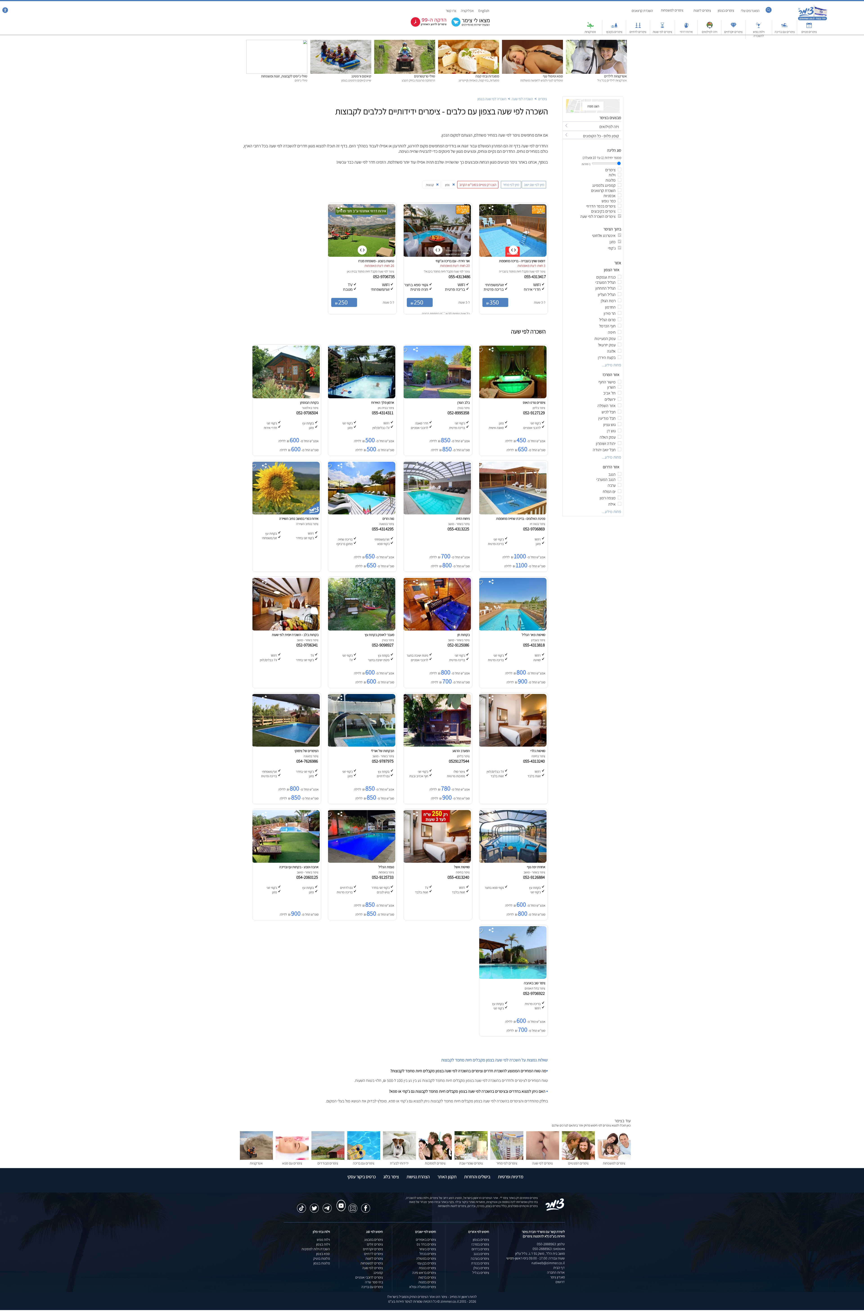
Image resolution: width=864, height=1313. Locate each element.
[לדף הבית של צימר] (813, 19)
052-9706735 (384, 276)
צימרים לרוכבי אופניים (369, 1277)
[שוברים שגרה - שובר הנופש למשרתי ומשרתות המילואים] (709, 27)
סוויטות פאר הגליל (533, 634)
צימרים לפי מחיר (506, 1163)
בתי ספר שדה (374, 1282)
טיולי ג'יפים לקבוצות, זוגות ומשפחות (284, 76)
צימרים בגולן (481, 1268)
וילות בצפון (323, 1244)
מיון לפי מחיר (511, 184)
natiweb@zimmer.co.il (548, 1263)
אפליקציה (467, 10)
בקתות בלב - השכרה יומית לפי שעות (295, 634)
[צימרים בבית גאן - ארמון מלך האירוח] (361, 397)
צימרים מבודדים (327, 1163)
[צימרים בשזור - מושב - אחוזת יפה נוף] (512, 861)
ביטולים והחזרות (477, 1177)
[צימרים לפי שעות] (662, 27)
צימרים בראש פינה (424, 1272)
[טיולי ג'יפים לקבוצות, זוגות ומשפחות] (276, 42)
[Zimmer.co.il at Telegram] (327, 1205)
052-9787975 (383, 761)
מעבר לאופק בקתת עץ (379, 634)
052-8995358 (459, 413)
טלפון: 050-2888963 (551, 1244)
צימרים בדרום (480, 1249)
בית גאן (351, 271)
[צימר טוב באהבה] (512, 977)
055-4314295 (383, 529)
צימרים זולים (375, 1244)
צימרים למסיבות (435, 1163)
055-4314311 (383, 413)
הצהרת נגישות (418, 1177)
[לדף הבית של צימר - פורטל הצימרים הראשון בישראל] (555, 1209)
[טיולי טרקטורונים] (404, 42)
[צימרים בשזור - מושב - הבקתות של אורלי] (361, 745)
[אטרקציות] (590, 27)
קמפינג (378, 1272)
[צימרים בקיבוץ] (614, 27)
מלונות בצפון (321, 1263)
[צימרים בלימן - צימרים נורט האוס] (512, 397)
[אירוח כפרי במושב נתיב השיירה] (286, 513)
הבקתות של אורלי (382, 750)
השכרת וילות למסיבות (316, 1249)
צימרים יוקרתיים (733, 32)
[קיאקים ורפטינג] (340, 42)
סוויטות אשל (462, 867)
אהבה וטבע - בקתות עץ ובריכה (299, 867)
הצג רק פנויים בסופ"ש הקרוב (477, 184)
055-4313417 (535, 276)
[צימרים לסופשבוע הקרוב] (425, 25)
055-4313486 (460, 276)
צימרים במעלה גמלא (422, 1286)
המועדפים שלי (750, 10)
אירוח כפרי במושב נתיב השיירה (299, 518)
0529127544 (460, 761)
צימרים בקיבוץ (614, 32)
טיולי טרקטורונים (424, 76)
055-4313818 (535, 645)
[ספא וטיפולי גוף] (532, 42)
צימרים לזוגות (702, 10)
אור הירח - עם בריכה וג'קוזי (453, 261)
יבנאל (427, 271)
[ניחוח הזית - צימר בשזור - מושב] (437, 513)
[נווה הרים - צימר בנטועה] (361, 513)
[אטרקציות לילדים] (596, 42)
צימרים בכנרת (480, 1263)
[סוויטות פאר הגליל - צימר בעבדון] (512, 629)
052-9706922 (535, 993)
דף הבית (559, 1267)
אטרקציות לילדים (615, 76)
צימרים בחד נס (426, 1244)
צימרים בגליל (480, 1272)
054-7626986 (308, 761)
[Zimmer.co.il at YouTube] (339, 1201)
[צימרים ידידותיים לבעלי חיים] (399, 1158)
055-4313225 (459, 529)
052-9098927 (383, 645)
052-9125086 (459, 645)
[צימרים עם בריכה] (784, 27)
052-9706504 (308, 413)
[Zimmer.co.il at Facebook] (365, 1205)
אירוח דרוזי (686, 32)
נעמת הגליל (386, 867)
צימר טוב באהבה (534, 983)
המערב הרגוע (461, 750)
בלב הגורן (463, 402)
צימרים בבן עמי (426, 1263)
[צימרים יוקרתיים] (733, 27)
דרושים (560, 1281)
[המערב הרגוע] (437, 745)
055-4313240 (535, 761)
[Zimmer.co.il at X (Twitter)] (314, 1205)
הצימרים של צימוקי (307, 750)
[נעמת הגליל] (361, 861)
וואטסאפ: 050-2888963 (549, 1248)
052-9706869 (535, 529)
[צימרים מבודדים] (327, 1158)
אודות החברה (556, 1272)
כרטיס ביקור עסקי (361, 1177)
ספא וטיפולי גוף (553, 76)
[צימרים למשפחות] (614, 1158)
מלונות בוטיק (321, 1258)
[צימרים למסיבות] (435, 1158)
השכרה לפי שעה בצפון (491, 99)
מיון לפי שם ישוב (534, 184)
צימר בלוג (391, 1177)
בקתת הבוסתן (309, 402)
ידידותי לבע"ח (399, 1163)
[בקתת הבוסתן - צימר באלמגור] (286, 397)
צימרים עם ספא (292, 1163)
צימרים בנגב (481, 1253)
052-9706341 (308, 645)
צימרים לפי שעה (542, 1163)
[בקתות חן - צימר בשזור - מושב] (437, 629)
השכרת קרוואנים (642, 10)
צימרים (542, 99)
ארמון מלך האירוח (382, 402)
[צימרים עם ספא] (292, 1158)
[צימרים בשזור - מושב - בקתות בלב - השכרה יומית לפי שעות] (286, 629)
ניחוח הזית (463, 518)
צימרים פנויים (809, 32)
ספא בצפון (323, 1253)
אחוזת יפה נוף (536, 867)
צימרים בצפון (726, 10)
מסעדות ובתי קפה (487, 76)
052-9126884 (535, 877)
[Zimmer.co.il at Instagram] (352, 1205)
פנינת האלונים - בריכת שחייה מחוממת (520, 518)
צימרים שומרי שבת (471, 1163)
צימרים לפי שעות (662, 32)
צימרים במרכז (480, 1244)
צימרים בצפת (427, 1268)
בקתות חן (463, 634)
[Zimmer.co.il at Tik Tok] (301, 1205)
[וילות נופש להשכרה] (758, 27)
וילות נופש (323, 1239)
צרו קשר (451, 10)
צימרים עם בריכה (785, 32)
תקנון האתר (447, 1177)
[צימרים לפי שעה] (542, 1158)
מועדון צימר (557, 1277)
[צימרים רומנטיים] (578, 1158)
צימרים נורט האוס (534, 402)
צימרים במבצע (373, 1239)
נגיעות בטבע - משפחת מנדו (376, 261)
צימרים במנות (427, 1282)
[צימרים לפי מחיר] (506, 1158)
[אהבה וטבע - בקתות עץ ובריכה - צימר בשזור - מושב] (286, 861)
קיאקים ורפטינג (361, 76)
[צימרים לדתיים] (638, 27)
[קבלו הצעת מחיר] (468, 26)
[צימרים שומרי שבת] (471, 1158)
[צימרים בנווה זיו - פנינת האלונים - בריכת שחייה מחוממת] (512, 513)
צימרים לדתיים (638, 32)
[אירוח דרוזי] (686, 27)
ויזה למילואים (709, 32)
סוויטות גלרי (537, 750)
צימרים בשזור (427, 1249)
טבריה (502, 271)
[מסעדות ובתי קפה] (468, 42)
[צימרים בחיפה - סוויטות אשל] (437, 861)
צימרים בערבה (480, 1258)
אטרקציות (590, 32)
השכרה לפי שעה (522, 99)
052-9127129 (535, 413)
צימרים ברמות (427, 1277)
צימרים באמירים (426, 1239)
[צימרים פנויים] (809, 27)
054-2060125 (308, 877)
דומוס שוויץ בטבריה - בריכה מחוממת (522, 261)
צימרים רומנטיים (578, 1163)
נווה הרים (388, 518)
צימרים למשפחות (672, 10)
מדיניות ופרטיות (510, 1177)
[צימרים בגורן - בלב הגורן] (437, 397)
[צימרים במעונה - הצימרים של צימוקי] (286, 745)
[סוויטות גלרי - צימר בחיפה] (512, 745)
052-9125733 (383, 877)
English (483, 10)
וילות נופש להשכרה (759, 34)
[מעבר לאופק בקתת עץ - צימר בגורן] (361, 629)
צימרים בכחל (427, 1253)
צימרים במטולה (426, 1258)
